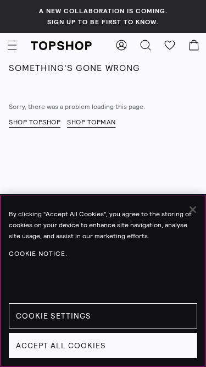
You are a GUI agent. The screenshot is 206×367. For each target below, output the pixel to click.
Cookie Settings (53, 316)
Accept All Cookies (61, 345)
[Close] (193, 210)
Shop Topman (91, 122)
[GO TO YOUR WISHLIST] (170, 45)
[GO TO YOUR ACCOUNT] (121, 45)
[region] (103, 280)
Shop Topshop (34, 122)
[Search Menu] (145, 45)
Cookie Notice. (38, 253)
